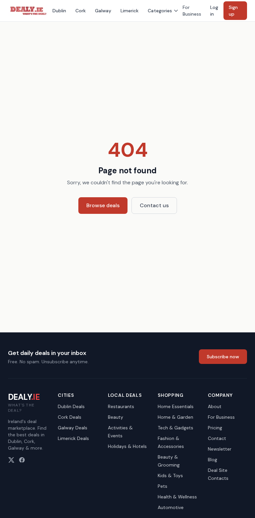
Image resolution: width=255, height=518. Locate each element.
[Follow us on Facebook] (22, 460)
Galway (103, 11)
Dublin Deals (71, 406)
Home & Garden (175, 417)
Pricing (215, 428)
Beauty (115, 417)
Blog (212, 460)
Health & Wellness (177, 497)
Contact (217, 438)
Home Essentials (176, 406)
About (214, 406)
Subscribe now (223, 357)
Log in (214, 10)
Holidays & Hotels (127, 446)
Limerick (129, 11)
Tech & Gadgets (175, 428)
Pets (162, 486)
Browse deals (103, 205)
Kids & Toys (170, 475)
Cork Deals (69, 417)
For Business (192, 10)
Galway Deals (72, 428)
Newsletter (219, 449)
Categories (160, 11)
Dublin (59, 11)
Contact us (154, 205)
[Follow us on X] (11, 460)
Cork (80, 11)
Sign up (233, 10)
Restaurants (121, 406)
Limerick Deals (73, 438)
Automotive (171, 507)
